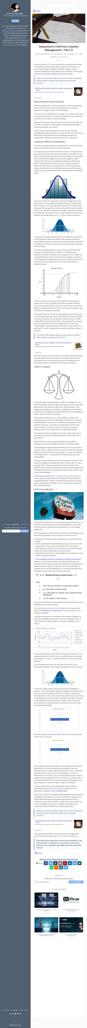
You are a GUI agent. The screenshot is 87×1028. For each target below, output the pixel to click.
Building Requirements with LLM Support (46, 910)
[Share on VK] (61, 867)
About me (16, 20)
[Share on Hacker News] (56, 867)
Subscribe (25, 531)
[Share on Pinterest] (65, 863)
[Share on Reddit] (74, 863)
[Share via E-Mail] (60, 863)
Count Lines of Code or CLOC (45, 476)
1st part (79, 71)
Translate (15, 1021)
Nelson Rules (62, 791)
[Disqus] (59, 992)
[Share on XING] (79, 863)
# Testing (54, 859)
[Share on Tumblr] (55, 863)
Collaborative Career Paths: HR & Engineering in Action (46, 935)
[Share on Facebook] (46, 863)
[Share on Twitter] (51, 863)
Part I (56, 78)
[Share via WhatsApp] (51, 867)
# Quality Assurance (45, 859)
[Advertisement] (59, 956)
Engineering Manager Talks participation (71, 910)
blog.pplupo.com (38, 97)
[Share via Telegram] (66, 867)
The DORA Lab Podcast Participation (71, 935)
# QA (60, 859)
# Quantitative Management (70, 859)
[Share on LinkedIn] (70, 863)
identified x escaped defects (53, 610)
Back (38, 11)
